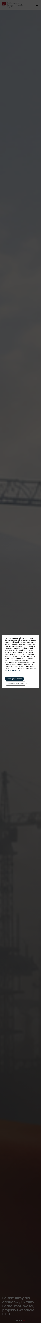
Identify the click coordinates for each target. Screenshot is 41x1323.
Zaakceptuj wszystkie (14, 679)
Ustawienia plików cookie (25, 662)
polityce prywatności (13, 670)
